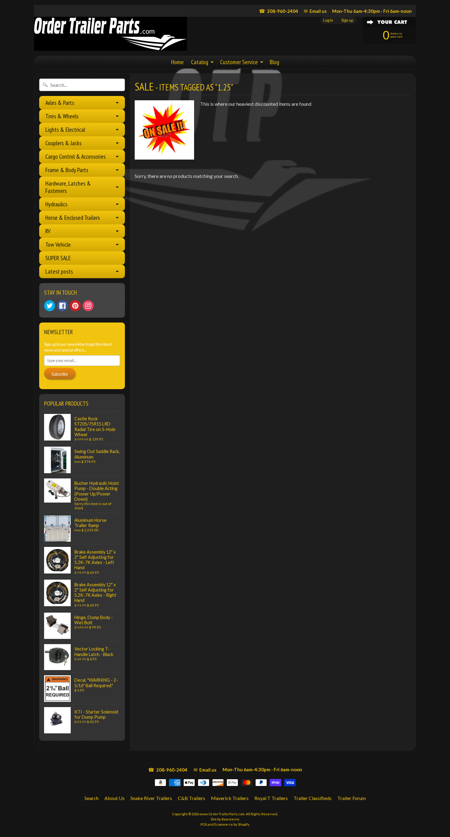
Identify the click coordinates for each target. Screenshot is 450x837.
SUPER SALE (58, 258)
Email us (315, 11)
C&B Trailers (191, 798)
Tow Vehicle (58, 245)
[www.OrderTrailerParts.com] (110, 34)
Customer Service (239, 62)
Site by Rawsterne (225, 819)
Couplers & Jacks (63, 143)
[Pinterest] (75, 305)
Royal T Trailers (271, 798)
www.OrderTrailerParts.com (222, 814)
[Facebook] (62, 305)
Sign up (347, 20)
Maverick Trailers (230, 798)
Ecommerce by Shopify (231, 824)
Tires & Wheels (61, 116)
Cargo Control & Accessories (75, 156)
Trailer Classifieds (313, 798)
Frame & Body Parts (66, 170)
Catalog (199, 62)
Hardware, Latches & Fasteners (68, 187)
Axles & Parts (59, 103)
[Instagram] (88, 305)
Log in (328, 20)
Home (177, 62)
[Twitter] (49, 305)
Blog (274, 62)
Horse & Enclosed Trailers (72, 218)
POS (204, 824)
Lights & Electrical (65, 130)
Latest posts (59, 271)
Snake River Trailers (151, 798)
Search (91, 798)
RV (48, 231)
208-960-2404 (278, 11)
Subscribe (59, 374)
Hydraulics (56, 204)
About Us (114, 798)
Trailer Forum (351, 798)
